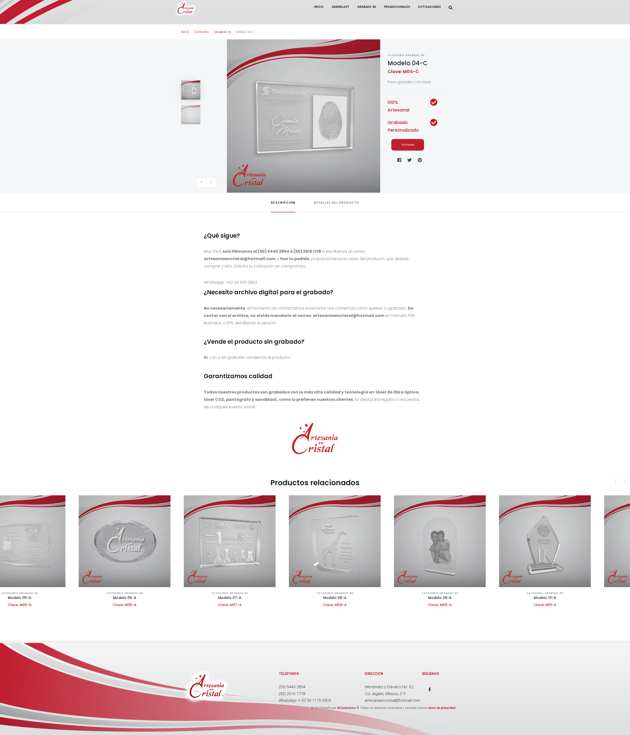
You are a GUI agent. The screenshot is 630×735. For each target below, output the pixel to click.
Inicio (319, 7)
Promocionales (397, 7)
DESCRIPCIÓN (283, 203)
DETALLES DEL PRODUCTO (336, 203)
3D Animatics (346, 708)
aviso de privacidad (441, 708)
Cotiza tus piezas (52, 562)
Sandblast (340, 7)
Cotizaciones (429, 7)
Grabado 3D (366, 7)
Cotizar (407, 145)
